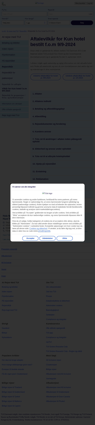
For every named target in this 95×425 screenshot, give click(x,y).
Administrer (47, 238)
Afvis (64, 238)
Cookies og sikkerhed (38, 228)
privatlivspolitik (44, 231)
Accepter (30, 238)
